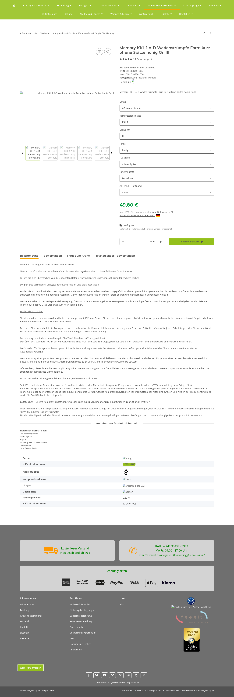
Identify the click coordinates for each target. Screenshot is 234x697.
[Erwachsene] (126, 472)
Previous (22, 153)
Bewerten (25, 638)
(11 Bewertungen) (142, 59)
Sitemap (24, 632)
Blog (122, 604)
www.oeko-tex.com (127, 361)
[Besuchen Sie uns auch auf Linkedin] (144, 675)
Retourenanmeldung (81, 621)
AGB (72, 638)
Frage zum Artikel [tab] (79, 255)
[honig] (127, 458)
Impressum (76, 649)
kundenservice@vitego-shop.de (200, 690)
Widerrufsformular (80, 604)
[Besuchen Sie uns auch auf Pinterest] (120, 675)
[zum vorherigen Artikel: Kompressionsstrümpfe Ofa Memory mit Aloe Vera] (204, 33)
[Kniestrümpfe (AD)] (134, 485)
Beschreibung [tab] (29, 255)
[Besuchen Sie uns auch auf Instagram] (128, 675)
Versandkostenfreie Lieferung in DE (155, 212)
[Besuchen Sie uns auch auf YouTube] (104, 675)
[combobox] (167, 108)
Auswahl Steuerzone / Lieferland (137, 215)
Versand (24, 621)
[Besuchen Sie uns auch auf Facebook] (89, 675)
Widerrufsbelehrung (81, 615)
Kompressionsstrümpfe (143, 77)
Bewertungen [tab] (53, 255)
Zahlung (24, 610)
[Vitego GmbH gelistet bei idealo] (191, 600)
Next (111, 153)
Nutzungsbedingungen (82, 610)
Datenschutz (76, 627)
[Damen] (128, 492)
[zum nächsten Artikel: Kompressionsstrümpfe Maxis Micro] (210, 33)
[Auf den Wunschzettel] (107, 51)
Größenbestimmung (31, 615)
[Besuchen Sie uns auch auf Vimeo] (112, 675)
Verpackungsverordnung (83, 632)
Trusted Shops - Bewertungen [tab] (115, 255)
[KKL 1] (127, 479)
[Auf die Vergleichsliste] (99, 51)
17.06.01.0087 (129, 464)
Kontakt (24, 627)
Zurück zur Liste (29, 33)
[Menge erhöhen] (160, 241)
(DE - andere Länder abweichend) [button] (157, 228)
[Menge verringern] (123, 241)
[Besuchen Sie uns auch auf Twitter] (96, 675)
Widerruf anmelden (30, 667)
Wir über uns (27, 604)
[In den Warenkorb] (22, 44)
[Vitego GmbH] (14, 5)
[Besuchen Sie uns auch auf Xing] (136, 675)
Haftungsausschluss (80, 643)
